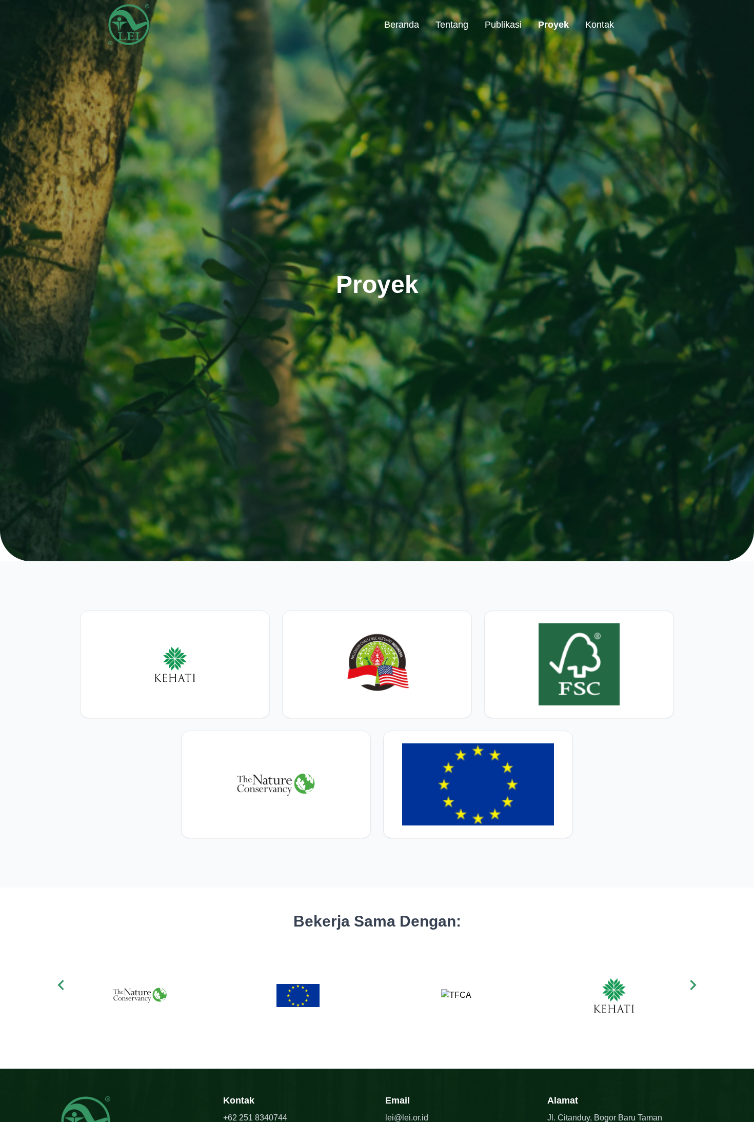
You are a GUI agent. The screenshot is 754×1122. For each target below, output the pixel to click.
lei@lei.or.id (406, 1117)
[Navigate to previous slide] (61, 985)
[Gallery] (377, 996)
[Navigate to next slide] (693, 985)
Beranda (401, 24)
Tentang (451, 24)
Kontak (599, 24)
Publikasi (503, 24)
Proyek (553, 24)
